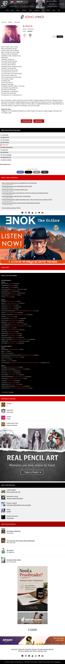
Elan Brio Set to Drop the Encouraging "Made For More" (15, 189)
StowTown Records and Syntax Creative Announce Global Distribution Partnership (21, 203)
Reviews (24, 10)
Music (12, 10)
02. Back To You (5, 137)
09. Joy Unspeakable (6, 155)
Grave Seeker (10, 518)
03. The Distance (5, 140)
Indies (30, 10)
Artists (17, 10)
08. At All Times (4, 152)
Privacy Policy (57, 661)
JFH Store (21, 651)
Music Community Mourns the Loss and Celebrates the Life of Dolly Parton (19, 183)
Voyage (8, 418)
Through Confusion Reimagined (14, 498)
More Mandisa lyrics (5, 164)
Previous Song (26, 121)
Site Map (34, 649)
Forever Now (9, 412)
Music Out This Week (9, 275)
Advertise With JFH (48, 649)
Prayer (34, 651)
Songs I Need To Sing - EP (13, 492)
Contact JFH (21, 649)
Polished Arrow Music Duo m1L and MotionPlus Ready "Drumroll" (17, 186)
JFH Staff (40, 649)
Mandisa (10, 22)
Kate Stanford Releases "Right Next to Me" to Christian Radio (16, 196)
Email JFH (28, 649)
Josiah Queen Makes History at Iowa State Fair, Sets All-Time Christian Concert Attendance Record (25, 193)
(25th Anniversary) (20, 541)
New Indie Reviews (8, 485)
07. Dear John (4, 150)
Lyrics (43, 10)
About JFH (14, 649)
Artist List (4, 22)
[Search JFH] (59, 10)
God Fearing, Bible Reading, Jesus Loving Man (18, 505)
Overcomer (17, 22)
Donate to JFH (28, 651)
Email (36, 172)
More (54, 10)
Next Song (38, 121)
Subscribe (40, 651)
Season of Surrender (11, 425)
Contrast (8, 511)
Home (7, 10)
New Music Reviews (8, 399)
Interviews (36, 10)
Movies (48, 10)
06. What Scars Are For (7, 147)
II (6, 405)
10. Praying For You (6, 157)
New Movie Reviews (8, 524)
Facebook (20, 172)
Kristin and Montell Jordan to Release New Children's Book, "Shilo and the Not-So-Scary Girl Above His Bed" (27, 199)
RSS (19, 208)
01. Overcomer (4, 135)
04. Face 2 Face (5, 142)
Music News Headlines (9, 177)
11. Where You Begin (6, 159)
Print (45, 172)
